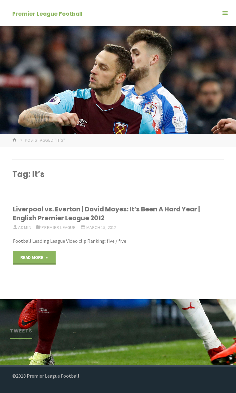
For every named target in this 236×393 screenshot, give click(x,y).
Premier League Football (47, 13)
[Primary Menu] (225, 13)
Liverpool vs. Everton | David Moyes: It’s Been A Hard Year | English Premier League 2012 (106, 213)
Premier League (58, 227)
